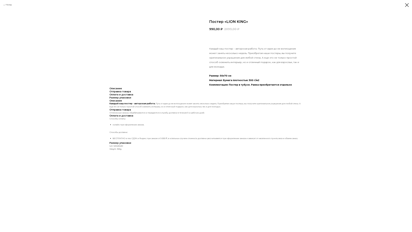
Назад (9, 4)
